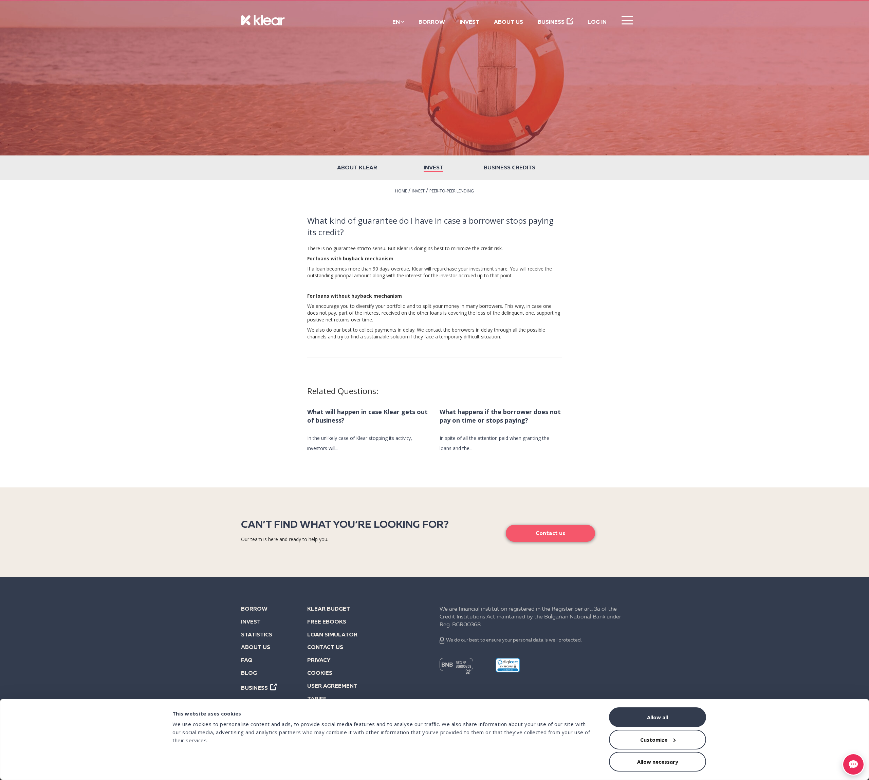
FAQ (247, 660)
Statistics (256, 635)
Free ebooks (326, 622)
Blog (249, 673)
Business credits (509, 168)
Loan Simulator (332, 635)
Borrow (432, 22)
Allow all (657, 717)
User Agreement (332, 686)
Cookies (319, 673)
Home (401, 191)
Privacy (319, 660)
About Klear (357, 168)
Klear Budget (328, 609)
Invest (469, 22)
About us (508, 22)
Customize (653, 739)
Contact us (550, 533)
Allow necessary (657, 761)
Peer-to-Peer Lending (451, 191)
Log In (597, 22)
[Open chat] (853, 764)
